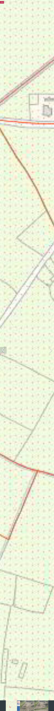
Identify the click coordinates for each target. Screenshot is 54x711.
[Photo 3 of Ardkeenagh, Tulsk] (41, 705)
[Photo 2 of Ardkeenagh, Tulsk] (27, 705)
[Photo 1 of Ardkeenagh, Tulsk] (13, 705)
